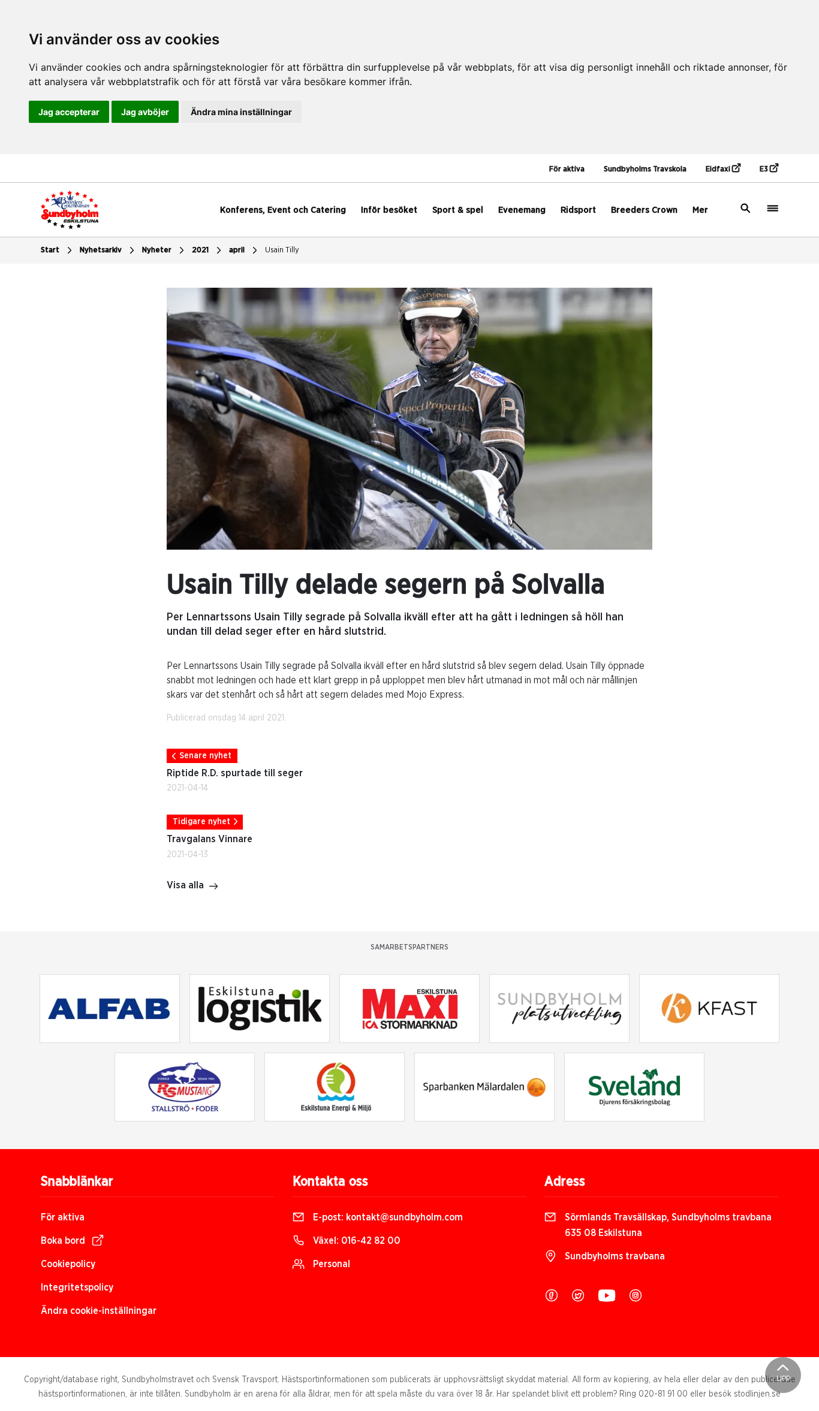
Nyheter (156, 250)
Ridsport (578, 210)
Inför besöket (389, 210)
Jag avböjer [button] (145, 112)
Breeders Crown (644, 210)
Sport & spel (457, 210)
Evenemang (522, 210)
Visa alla (185, 885)
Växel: (356, 1241)
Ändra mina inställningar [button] (241, 112)
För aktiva (567, 169)
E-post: (387, 1217)
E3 (765, 169)
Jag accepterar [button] (69, 112)
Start (50, 250)
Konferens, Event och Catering (283, 210)
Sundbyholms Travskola (645, 169)
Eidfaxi (719, 169)
